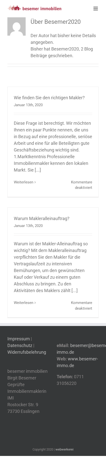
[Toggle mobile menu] (96, 8)
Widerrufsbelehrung (26, 352)
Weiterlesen (23, 182)
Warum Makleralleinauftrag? (42, 218)
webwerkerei (64, 449)
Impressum (19, 338)
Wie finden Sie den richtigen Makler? (49, 97)
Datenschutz (19, 345)
